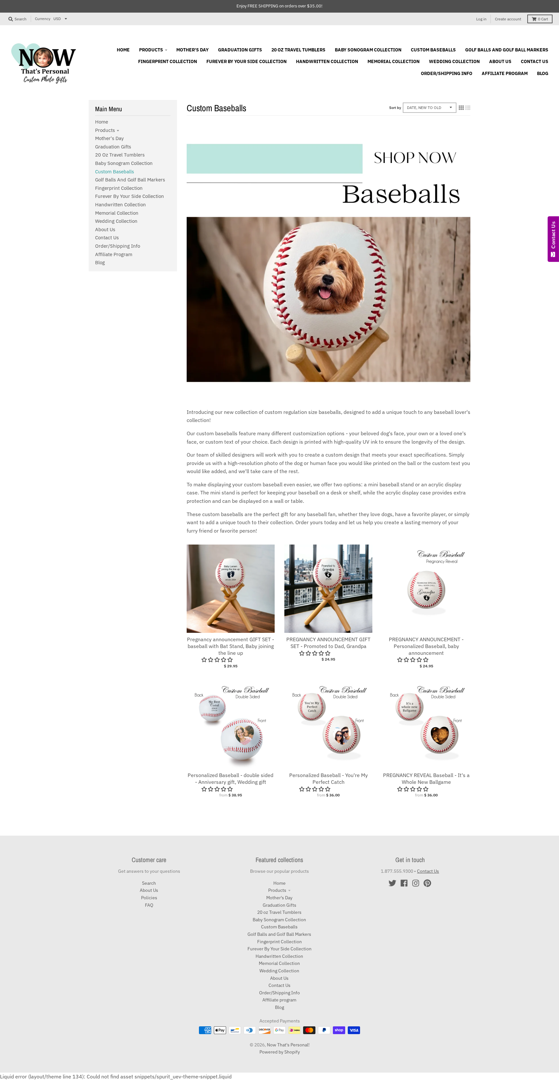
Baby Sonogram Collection (124, 163)
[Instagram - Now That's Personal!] (416, 883)
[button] (218, 659)
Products (105, 130)
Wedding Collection (116, 221)
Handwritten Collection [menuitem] (327, 61)
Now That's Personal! (288, 1045)
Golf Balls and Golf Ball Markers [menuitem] (506, 50)
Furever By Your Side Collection (129, 196)
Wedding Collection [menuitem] (454, 61)
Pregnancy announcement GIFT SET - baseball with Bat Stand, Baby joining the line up (230, 646)
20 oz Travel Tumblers (120, 155)
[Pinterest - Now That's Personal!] (427, 883)
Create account (508, 18)
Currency (42, 18)
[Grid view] (461, 107)
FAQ (149, 905)
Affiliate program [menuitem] (505, 73)
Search (149, 883)
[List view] (467, 107)
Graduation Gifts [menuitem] (240, 50)
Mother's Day (109, 138)
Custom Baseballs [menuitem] (433, 50)
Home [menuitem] (123, 50)
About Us (105, 229)
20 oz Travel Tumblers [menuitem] (298, 50)
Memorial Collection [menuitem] (393, 61)
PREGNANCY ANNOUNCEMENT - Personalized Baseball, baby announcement (426, 646)
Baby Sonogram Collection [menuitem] (368, 50)
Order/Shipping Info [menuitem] (446, 73)
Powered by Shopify (279, 1052)
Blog (100, 262)
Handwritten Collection (120, 204)
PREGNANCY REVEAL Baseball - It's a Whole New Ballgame (426, 778)
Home (101, 122)
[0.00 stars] (413, 659)
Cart (543, 18)
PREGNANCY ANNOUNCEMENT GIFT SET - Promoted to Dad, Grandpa (328, 642)
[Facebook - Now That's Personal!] (404, 883)
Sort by (395, 107)
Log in (481, 18)
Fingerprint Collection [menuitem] (167, 61)
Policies (149, 898)
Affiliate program (113, 254)
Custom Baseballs (114, 171)
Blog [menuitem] (542, 73)
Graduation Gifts (113, 147)
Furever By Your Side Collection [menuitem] (246, 61)
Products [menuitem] (151, 50)
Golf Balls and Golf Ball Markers (130, 180)
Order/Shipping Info (117, 246)
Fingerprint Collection (119, 188)
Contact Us (107, 237)
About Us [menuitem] (500, 61)
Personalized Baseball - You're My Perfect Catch (328, 778)
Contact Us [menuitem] (534, 61)
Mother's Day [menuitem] (192, 50)
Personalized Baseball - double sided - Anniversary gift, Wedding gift (230, 778)
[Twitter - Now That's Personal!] (392, 883)
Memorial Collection (116, 213)
